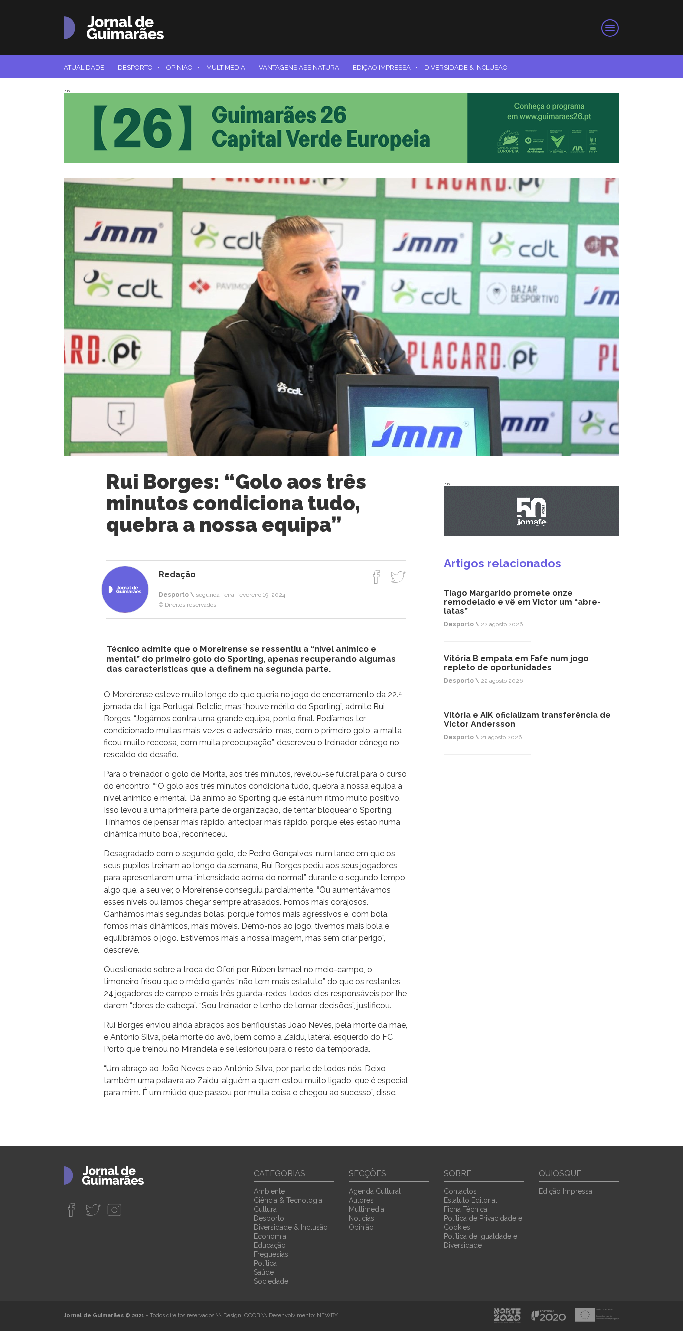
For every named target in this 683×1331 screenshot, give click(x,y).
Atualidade (87, 67)
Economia (270, 1236)
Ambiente (269, 1191)
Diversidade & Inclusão (466, 67)
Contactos (460, 1191)
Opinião (183, 67)
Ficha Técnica (466, 1209)
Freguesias (271, 1254)
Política (265, 1263)
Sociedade (271, 1281)
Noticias (361, 1218)
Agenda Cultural (375, 1191)
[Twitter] (398, 577)
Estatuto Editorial (471, 1200)
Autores (361, 1200)
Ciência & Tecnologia (288, 1200)
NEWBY (327, 1315)
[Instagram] (114, 1210)
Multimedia (229, 67)
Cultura (265, 1209)
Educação (270, 1245)
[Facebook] (376, 577)
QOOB (252, 1315)
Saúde (264, 1272)
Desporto (139, 67)
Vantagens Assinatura (302, 67)
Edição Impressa (385, 67)
